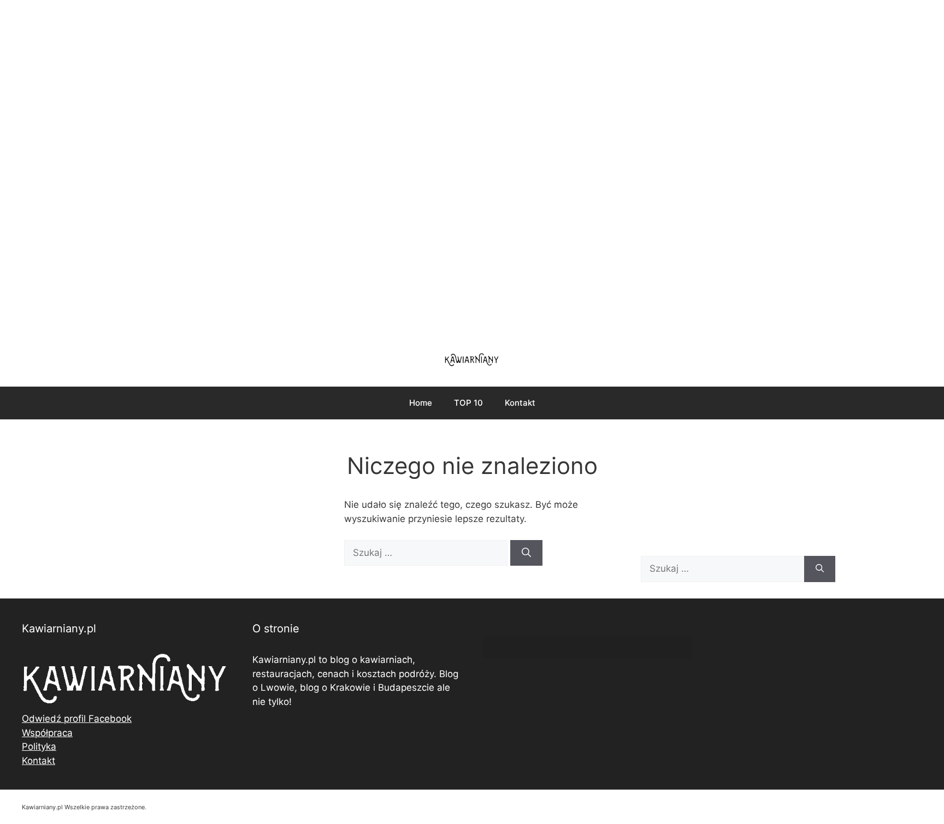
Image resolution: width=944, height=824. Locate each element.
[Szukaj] (526, 553)
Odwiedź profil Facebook (77, 718)
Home (420, 403)
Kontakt (520, 403)
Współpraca (47, 732)
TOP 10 (468, 403)
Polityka (39, 746)
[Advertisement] (472, 169)
